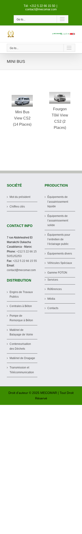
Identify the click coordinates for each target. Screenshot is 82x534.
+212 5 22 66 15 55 (25, 261)
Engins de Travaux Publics (21, 294)
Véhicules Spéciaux (59, 263)
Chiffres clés (17, 206)
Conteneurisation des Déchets (20, 346)
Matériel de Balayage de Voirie (21, 332)
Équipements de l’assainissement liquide (57, 201)
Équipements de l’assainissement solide (57, 220)
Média (51, 298)
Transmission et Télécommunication (22, 370)
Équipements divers (59, 253)
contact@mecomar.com (41, 9)
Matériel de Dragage (22, 358)
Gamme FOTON (57, 272)
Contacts (52, 308)
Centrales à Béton (21, 306)
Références (54, 289)
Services (52, 279)
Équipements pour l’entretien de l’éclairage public (58, 239)
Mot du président (20, 197)
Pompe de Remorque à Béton (21, 318)
